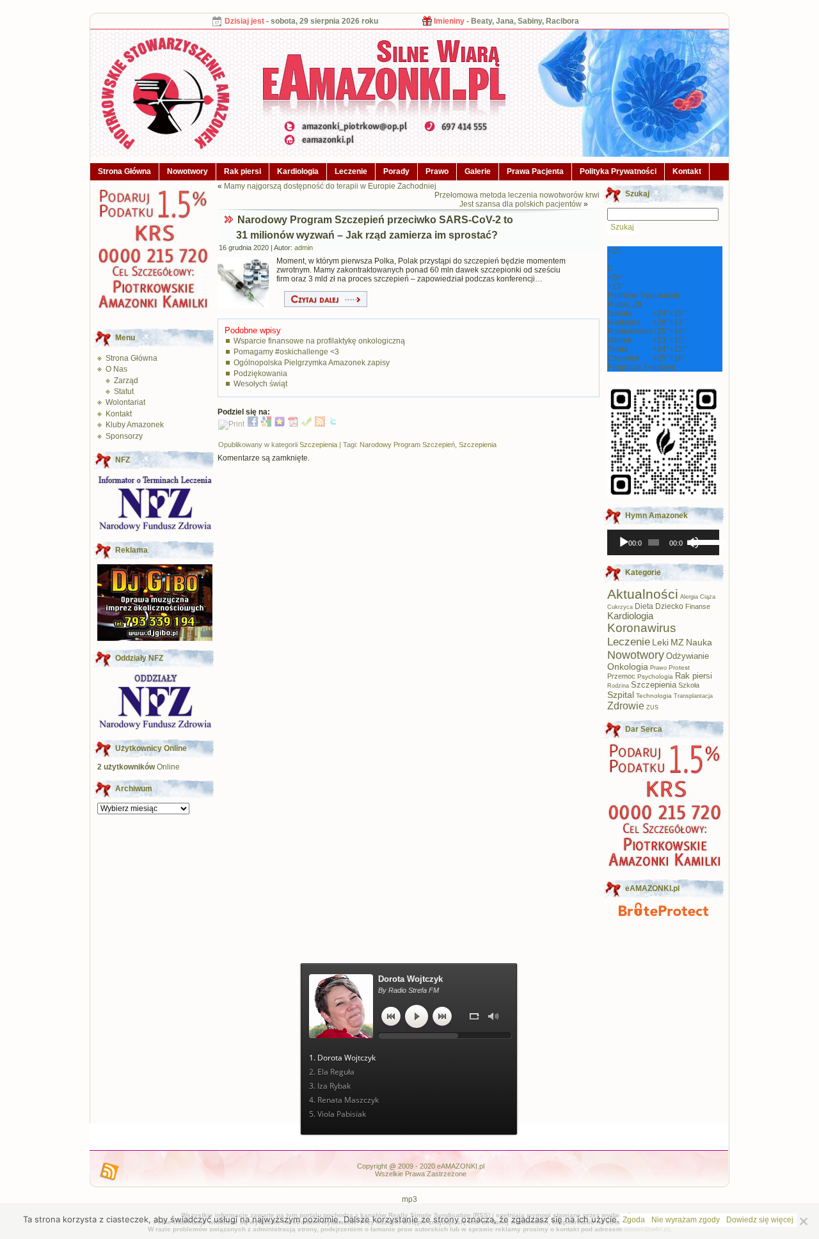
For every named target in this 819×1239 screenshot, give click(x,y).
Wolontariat (125, 402)
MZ (677, 642)
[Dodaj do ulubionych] (279, 424)
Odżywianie (687, 656)
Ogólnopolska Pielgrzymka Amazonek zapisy (312, 362)
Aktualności (642, 594)
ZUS (652, 707)
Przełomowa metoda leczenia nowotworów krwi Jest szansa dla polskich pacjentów (517, 200)
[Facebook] (253, 424)
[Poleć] (306, 424)
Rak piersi (242, 171)
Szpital (620, 695)
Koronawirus (641, 628)
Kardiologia (298, 171)
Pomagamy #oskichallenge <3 (286, 351)
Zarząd (126, 380)
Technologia (654, 695)
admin (303, 247)
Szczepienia (318, 444)
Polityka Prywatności (618, 171)
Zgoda (634, 1219)
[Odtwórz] (623, 542)
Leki (660, 642)
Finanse (697, 606)
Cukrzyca (620, 607)
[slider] (703, 541)
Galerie (478, 171)
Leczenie (351, 171)
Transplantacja (693, 696)
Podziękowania (260, 373)
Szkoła (688, 685)
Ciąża (707, 597)
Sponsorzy (124, 436)
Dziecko (669, 606)
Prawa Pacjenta (535, 171)
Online (138, 766)
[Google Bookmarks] (266, 424)
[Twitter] (333, 424)
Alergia (689, 597)
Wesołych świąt (260, 383)
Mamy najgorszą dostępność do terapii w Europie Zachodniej (330, 186)
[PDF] (293, 424)
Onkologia (627, 667)
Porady (396, 171)
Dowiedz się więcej (759, 1219)
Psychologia (655, 676)
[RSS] (320, 424)
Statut (124, 391)
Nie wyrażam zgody (685, 1219)
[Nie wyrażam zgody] (803, 1221)
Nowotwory (187, 171)
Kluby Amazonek (135, 424)
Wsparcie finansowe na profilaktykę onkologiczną (319, 340)
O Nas (116, 369)
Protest (679, 667)
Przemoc (621, 676)
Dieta (644, 606)
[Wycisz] (693, 542)
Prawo (437, 171)
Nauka (699, 642)
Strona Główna (124, 171)
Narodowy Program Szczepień (407, 444)
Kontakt (686, 171)
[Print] (231, 424)
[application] (663, 542)
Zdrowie (625, 705)
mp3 (409, 1199)
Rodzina (618, 686)
